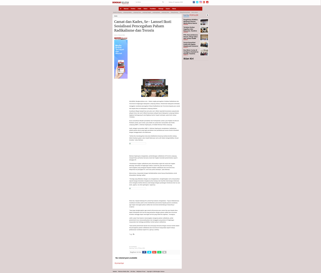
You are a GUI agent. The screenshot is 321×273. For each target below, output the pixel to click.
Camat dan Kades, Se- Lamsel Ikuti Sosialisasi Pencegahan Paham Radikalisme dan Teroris (142, 26)
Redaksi (115, 271)
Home (115, 16)
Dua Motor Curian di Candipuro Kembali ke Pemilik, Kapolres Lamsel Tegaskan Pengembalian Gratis (190, 53)
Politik (139, 8)
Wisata (174, 8)
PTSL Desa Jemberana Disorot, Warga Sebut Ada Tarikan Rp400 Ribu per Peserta (190, 37)
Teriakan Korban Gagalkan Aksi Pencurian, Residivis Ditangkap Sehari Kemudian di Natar (190, 30)
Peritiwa (133, 8)
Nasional (126, 8)
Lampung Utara (165, 12)
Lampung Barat (156, 12)
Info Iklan (132, 271)
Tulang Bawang (174, 12)
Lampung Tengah (147, 12)
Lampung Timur (137, 12)
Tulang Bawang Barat (185, 12)
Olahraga (160, 8)
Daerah (168, 8)
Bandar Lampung (117, 12)
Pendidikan (153, 8)
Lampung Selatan (127, 12)
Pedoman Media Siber (123, 271)
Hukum (145, 8)
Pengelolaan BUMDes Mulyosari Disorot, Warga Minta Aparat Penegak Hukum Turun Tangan (191, 23)
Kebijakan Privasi (140, 271)
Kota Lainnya (195, 12)
